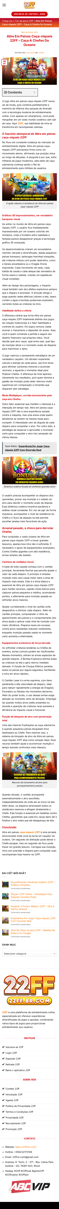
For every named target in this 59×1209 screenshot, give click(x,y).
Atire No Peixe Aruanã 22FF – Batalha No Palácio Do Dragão (33, 931)
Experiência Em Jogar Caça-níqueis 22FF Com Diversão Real (33, 919)
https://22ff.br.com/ (25, 1146)
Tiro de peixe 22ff (24, 20)
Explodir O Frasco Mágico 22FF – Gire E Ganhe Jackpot (32, 907)
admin (41, 53)
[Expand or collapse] (34, 92)
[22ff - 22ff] (29, 5)
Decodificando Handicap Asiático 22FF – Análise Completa (33, 883)
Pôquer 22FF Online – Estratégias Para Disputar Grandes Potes (31, 895)
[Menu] (4, 5)
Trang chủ (7, 20)
